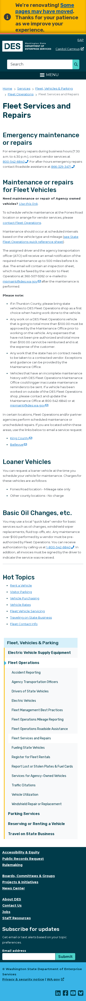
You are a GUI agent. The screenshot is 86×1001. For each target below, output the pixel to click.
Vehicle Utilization (25, 795)
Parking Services (24, 814)
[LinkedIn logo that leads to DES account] (58, 994)
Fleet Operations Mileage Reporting (38, 719)
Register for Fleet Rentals (31, 757)
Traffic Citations (24, 785)
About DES (11, 899)
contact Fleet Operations (22, 223)
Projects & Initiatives (20, 882)
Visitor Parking (21, 592)
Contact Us (12, 905)
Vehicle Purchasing (24, 598)
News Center (13, 888)
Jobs (6, 912)
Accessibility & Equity (20, 852)
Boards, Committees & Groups (28, 876)
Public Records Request (23, 859)
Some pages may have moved (44, 8)
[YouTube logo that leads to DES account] (73, 994)
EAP (81, 40)
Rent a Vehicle (21, 585)
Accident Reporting (26, 673)
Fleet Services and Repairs (31, 738)
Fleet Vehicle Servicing (27, 611)
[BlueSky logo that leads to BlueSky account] (81, 994)
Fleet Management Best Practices (37, 710)
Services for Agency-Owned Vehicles (39, 776)
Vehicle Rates (20, 604)
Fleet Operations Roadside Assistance (40, 729)
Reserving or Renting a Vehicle (36, 824)
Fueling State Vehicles (28, 748)
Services (23, 88)
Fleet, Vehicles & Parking (32, 642)
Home (7, 88)
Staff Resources (16, 918)
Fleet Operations (23, 663)
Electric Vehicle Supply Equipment (39, 652)
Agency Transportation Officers (35, 682)
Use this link (28, 204)
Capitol (67, 49)
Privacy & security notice (23, 979)
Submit (65, 956)
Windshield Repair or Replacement (37, 804)
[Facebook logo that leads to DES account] (66, 994)
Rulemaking (12, 865)
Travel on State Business (31, 834)
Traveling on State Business (31, 617)
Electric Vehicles (24, 701)
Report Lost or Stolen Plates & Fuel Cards (42, 766)
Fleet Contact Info (24, 624)
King (19, 438)
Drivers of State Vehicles (30, 691)
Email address (14, 950)
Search (77, 65)
